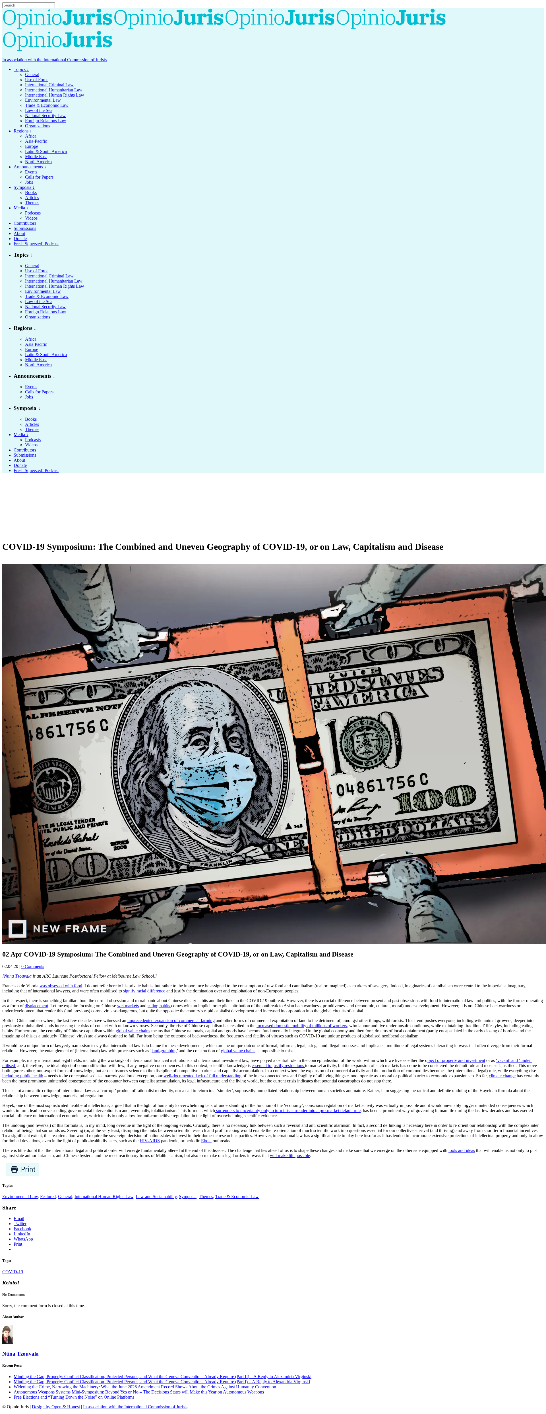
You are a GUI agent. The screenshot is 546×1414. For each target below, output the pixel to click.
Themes (206, 1196)
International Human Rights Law (104, 1196)
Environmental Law (20, 1196)
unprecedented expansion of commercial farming (171, 1020)
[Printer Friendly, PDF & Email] (22, 1174)
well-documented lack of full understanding (202, 1075)
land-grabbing (164, 1050)
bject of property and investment (456, 1060)
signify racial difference (144, 990)
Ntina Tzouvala (18, 976)
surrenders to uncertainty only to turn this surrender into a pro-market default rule (288, 1110)
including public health (22, 1075)
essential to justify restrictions (278, 1065)
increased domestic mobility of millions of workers (302, 1025)
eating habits (159, 1005)
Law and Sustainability (156, 1196)
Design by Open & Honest (56, 1406)
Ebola (206, 1140)
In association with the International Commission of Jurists (54, 59)
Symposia (188, 1196)
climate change (502, 1075)
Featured (48, 1196)
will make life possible (290, 1155)
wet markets (128, 1005)
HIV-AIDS (150, 1140)
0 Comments (32, 966)
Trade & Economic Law (237, 1196)
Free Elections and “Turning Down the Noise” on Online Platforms (74, 1397)
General (65, 1196)
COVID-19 (12, 1271)
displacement (36, 1005)
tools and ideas (461, 1150)
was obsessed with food (61, 985)
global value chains (133, 1030)
